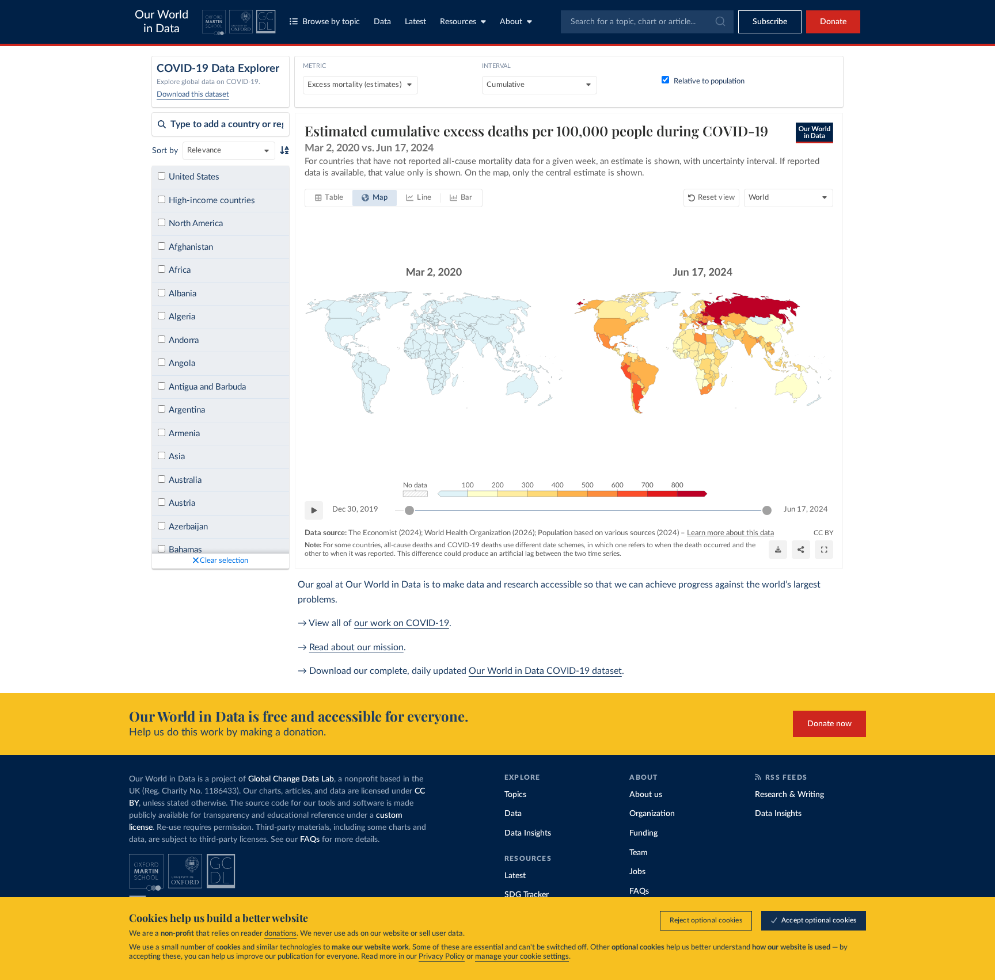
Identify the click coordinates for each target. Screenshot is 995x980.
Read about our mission (356, 647)
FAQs (310, 840)
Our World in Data (161, 22)
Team (638, 853)
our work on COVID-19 (401, 623)
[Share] (801, 549)
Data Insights (527, 833)
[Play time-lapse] (314, 510)
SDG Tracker (526, 895)
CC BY (823, 532)
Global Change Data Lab (291, 779)
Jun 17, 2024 (806, 509)
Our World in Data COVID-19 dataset (545, 671)
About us (645, 795)
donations (280, 933)
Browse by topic (331, 22)
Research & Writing (789, 795)
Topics (515, 795)
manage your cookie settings (522, 956)
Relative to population (709, 81)
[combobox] (647, 21)
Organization (652, 814)
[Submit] (719, 22)
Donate (833, 22)
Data (382, 22)
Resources (458, 22)
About (511, 22)
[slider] (409, 510)
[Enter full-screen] (824, 549)
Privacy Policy (442, 956)
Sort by (165, 151)
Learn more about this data (730, 533)
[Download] (778, 549)
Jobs (637, 872)
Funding (643, 833)
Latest (415, 22)
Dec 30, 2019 (355, 509)
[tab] (329, 198)
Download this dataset (193, 94)
